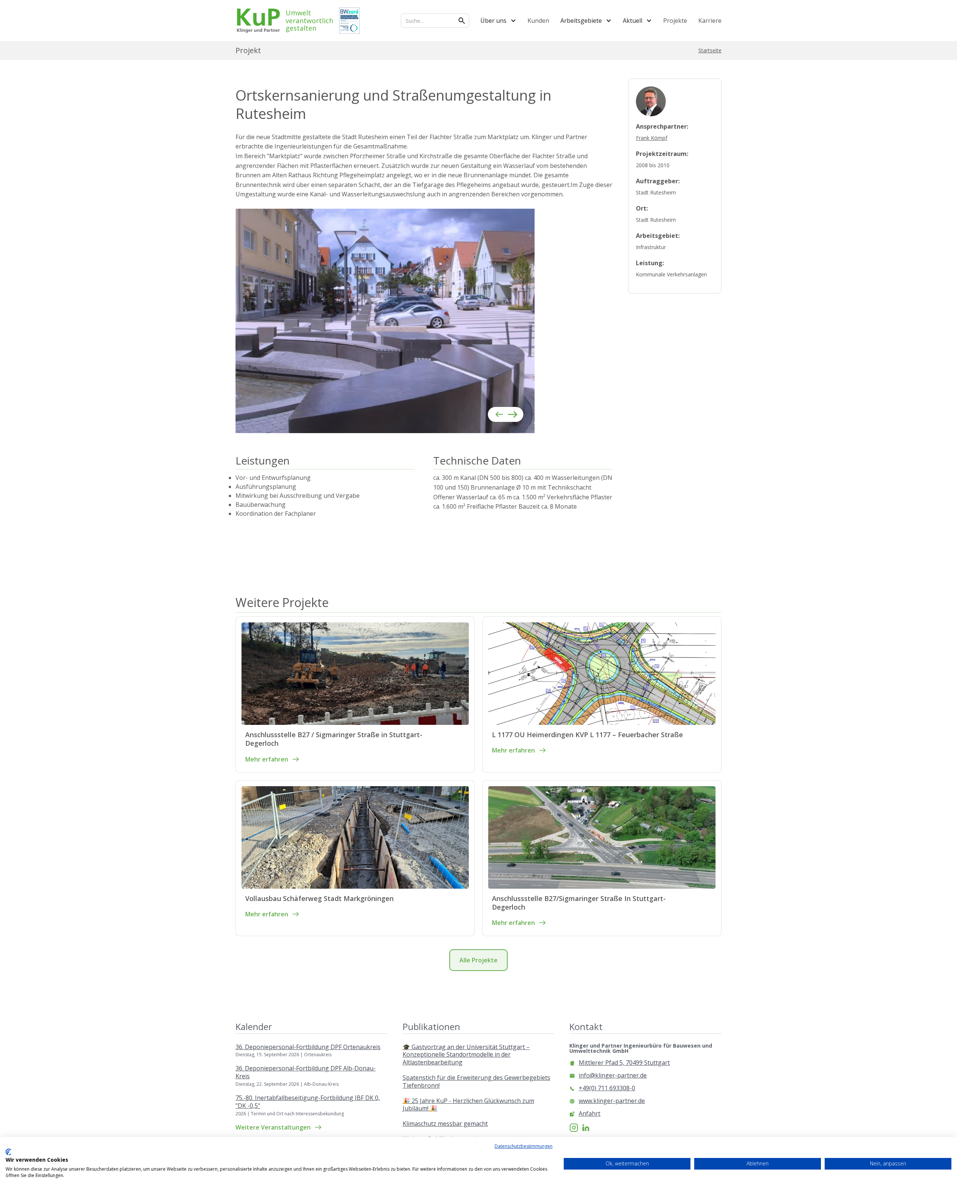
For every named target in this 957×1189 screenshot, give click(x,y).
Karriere (709, 21)
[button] (498, 21)
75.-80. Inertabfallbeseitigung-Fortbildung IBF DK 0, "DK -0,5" (308, 1102)
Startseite (709, 50)
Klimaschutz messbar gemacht (445, 1124)
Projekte (675, 21)
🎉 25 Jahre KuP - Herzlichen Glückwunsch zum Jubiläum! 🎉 (468, 1105)
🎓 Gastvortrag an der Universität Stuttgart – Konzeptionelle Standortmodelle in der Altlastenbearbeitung (466, 1054)
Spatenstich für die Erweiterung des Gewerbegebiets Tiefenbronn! (476, 1082)
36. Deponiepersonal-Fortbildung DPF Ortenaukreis (308, 1047)
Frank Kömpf (651, 137)
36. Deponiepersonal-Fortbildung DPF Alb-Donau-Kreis (306, 1072)
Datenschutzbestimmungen (524, 1146)
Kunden (538, 21)
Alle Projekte (478, 960)
